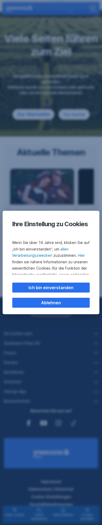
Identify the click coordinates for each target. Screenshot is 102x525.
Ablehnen (51, 302)
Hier (81, 255)
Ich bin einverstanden (51, 287)
